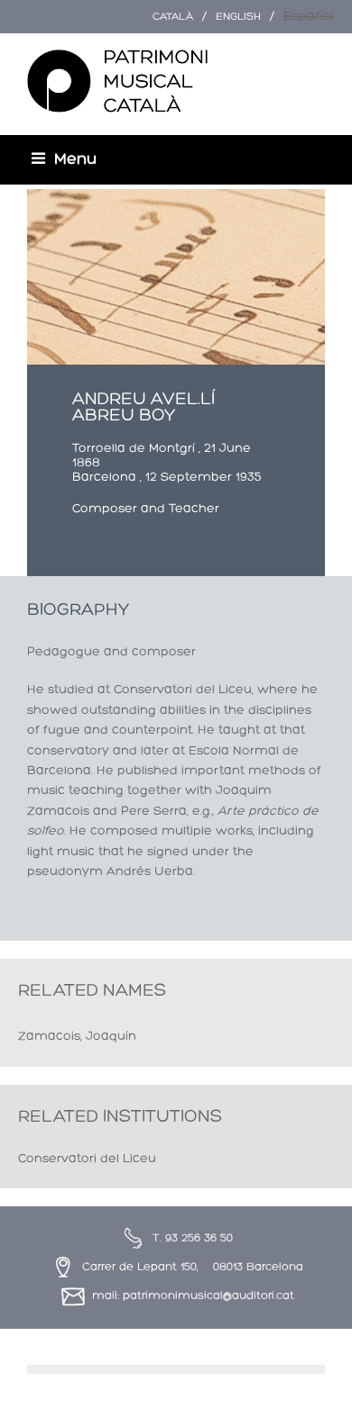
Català (173, 17)
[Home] (117, 82)
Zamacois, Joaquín (77, 1036)
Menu (75, 159)
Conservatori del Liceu (87, 1159)
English (238, 17)
